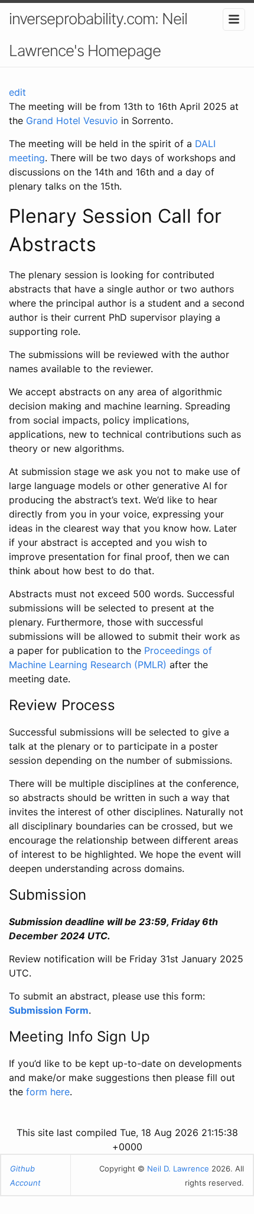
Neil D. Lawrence (178, 1168)
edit (17, 92)
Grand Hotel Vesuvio (72, 120)
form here (48, 1092)
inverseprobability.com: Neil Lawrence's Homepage (98, 34)
